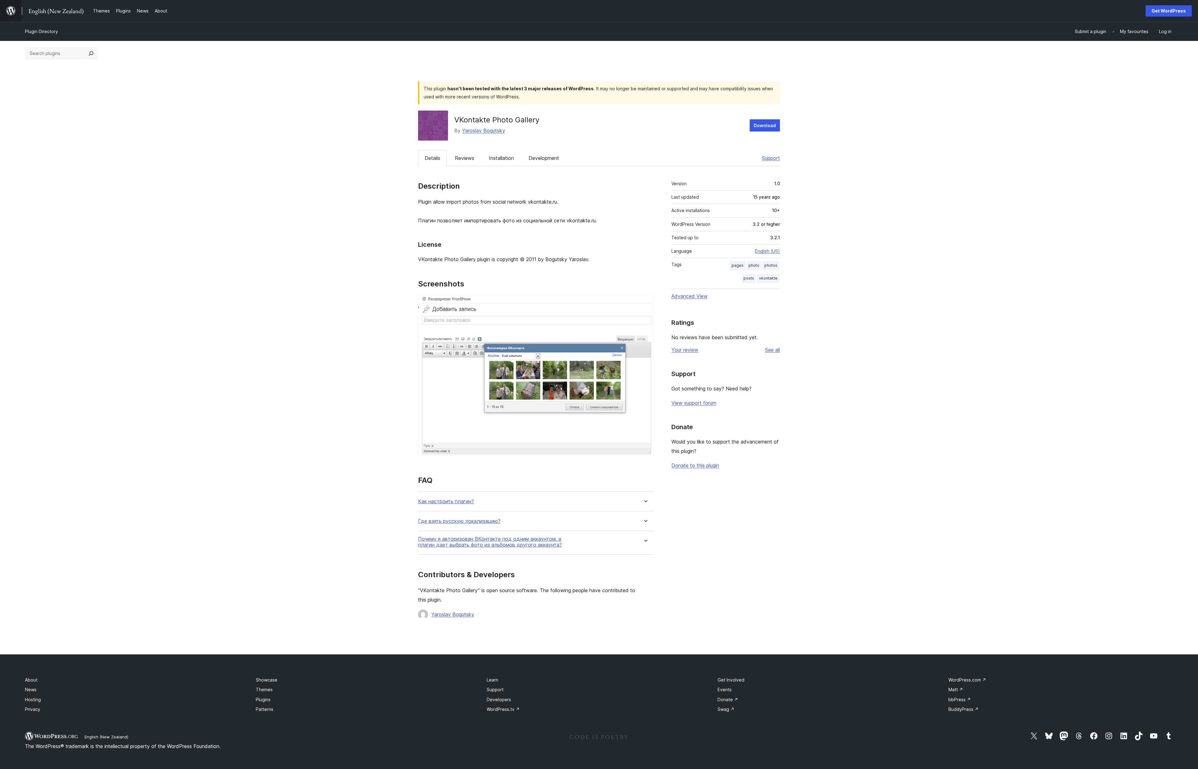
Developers (499, 699)
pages (737, 265)
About (31, 679)
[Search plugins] (91, 53)
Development (543, 158)
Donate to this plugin (695, 465)
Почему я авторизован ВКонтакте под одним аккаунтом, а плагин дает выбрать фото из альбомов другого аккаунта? (490, 542)
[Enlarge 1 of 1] (645, 303)
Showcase (266, 679)
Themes (264, 689)
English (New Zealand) (106, 736)
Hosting (33, 699)
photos (770, 265)
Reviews (464, 158)
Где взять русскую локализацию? (459, 521)
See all (772, 350)
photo (753, 265)
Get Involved (731, 679)
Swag (726, 709)
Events (725, 689)
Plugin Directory (41, 31)
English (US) (767, 251)
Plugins (263, 699)
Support (771, 158)
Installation (501, 158)
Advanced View (689, 296)
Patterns (264, 709)
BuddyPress (963, 709)
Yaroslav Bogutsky (483, 130)
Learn (492, 679)
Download (765, 125)
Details (432, 158)
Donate (728, 699)
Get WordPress (1169, 10)
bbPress (959, 699)
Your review (684, 350)
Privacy (32, 709)
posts (748, 278)
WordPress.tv (503, 709)
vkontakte (768, 278)
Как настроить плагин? (446, 501)
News (31, 689)
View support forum (693, 403)
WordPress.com (967, 679)
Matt (955, 689)
